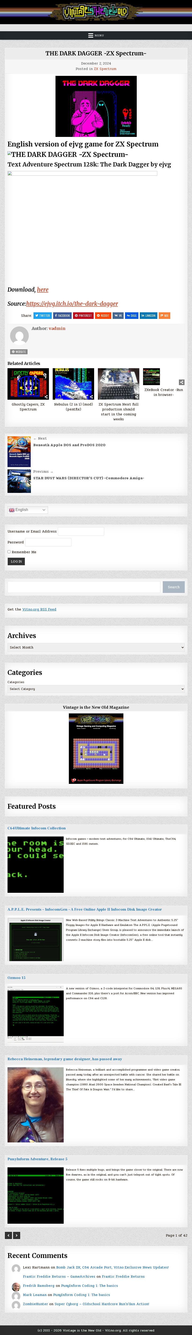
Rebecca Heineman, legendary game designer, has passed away (64, 1059)
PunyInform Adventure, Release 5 (37, 1159)
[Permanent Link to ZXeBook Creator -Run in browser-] (164, 376)
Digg (134, 315)
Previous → (43, 471)
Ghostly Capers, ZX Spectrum (28, 407)
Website (20, 352)
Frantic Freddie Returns (123, 1276)
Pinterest (85, 315)
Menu (99, 35)
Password (15, 542)
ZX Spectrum (105, 69)
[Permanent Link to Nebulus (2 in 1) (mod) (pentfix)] (73, 383)
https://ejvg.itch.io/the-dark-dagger (72, 303)
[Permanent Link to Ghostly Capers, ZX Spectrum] (28, 383)
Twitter (44, 315)
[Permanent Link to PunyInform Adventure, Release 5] (35, 1195)
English (21, 510)
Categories (15, 682)
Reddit (105, 315)
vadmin (57, 328)
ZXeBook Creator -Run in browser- (163, 392)
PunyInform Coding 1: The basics (89, 1286)
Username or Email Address (32, 531)
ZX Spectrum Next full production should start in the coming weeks (119, 412)
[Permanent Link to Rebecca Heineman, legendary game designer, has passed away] (35, 1104)
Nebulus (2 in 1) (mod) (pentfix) (73, 407)
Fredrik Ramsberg (39, 1286)
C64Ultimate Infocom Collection (36, 828)
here (42, 289)
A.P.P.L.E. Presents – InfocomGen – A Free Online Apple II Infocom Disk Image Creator (84, 909)
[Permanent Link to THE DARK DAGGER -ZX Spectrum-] (96, 106)
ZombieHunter (35, 1304)
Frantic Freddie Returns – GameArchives (59, 1276)
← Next (40, 438)
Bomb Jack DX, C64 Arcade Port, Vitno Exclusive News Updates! (112, 1267)
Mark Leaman (35, 1295)
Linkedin (150, 315)
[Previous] (8, 1235)
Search (174, 587)
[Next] (16, 1235)
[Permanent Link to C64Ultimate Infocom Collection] (35, 864)
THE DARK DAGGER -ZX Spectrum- (96, 53)
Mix (166, 315)
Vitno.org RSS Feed (39, 609)
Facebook (64, 315)
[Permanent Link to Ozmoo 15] (35, 1014)
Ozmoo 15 (16, 977)
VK (120, 315)
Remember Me (23, 552)
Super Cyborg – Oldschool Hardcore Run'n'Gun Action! (102, 1304)
